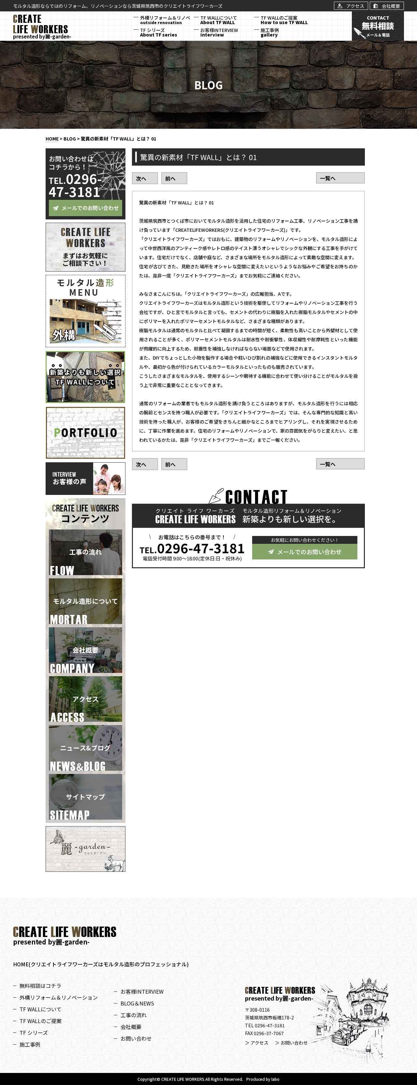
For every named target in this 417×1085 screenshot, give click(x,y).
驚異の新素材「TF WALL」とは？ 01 (118, 138)
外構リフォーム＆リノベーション (59, 997)
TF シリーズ (158, 32)
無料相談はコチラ (40, 985)
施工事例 (270, 32)
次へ (141, 178)
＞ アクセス (256, 1042)
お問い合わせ (136, 1038)
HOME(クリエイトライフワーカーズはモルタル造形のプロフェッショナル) (101, 964)
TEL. (192, 547)
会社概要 (131, 1026)
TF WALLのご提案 (284, 19)
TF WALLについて (218, 19)
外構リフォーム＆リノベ (165, 19)
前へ (170, 178)
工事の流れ (134, 1015)
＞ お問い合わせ (291, 1042)
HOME (52, 138)
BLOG (70, 138)
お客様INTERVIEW (219, 32)
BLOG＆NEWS (137, 1003)
